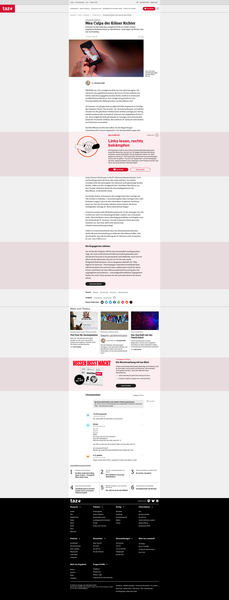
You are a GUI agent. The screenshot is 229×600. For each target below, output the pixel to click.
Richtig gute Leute (99, 517)
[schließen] (157, 135)
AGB (142, 588)
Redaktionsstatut (129, 586)
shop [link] (87, 2)
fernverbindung (75, 546)
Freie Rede (73, 555)
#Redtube (95, 292)
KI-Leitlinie (154, 586)
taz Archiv (142, 552)
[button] (157, 8)
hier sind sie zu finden (106, 406)
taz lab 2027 (120, 555)
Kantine (72, 572)
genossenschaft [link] (144, 2)
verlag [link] (72, 2)
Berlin (72, 526)
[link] (74, 9)
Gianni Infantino (98, 514)
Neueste (135, 395)
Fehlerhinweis (108, 298)
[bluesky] (153, 502)
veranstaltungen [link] (79, 2)
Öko (71, 514)
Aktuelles (119, 511)
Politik (79, 15)
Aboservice (97, 572)
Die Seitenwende (121, 517)
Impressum (136, 588)
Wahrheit (73, 532)
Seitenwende (148, 588)
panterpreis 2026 (144, 526)
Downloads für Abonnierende (103, 578)
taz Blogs (142, 544)
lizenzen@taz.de (83, 588)
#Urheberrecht (104, 292)
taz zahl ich (142, 517)
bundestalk (74, 543)
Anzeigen (73, 578)
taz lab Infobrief (98, 552)
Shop (72, 575)
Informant (119, 588)
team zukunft (97, 543)
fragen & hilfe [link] (93, 2)
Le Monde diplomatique (147, 549)
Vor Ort (118, 546)
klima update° (74, 549)
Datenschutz (127, 588)
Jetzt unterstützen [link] (95, 284)
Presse (118, 523)
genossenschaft (144, 514)
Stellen (118, 520)
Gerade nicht (150, 135)
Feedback (96, 569)
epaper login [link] (153, 2)
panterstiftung (143, 523)
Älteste (142, 395)
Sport (72, 523)
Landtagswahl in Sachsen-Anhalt (102, 521)
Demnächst (119, 543)
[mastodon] (149, 502)
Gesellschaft (74, 517)
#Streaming (113, 292)
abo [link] (137, 2)
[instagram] (157, 502)
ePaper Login (97, 575)
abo (140, 511)
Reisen (72, 569)
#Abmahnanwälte (123, 292)
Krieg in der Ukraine (99, 526)
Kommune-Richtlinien (143, 586)
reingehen (73, 557)
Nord (72, 529)
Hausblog (119, 514)
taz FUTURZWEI (144, 546)
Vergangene (120, 552)
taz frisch (96, 546)
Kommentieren (98, 298)
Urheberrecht (96, 15)
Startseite (73, 15)
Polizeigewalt (97, 511)
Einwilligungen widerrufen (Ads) (126, 591)
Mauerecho (74, 552)
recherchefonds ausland (147, 520)
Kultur (72, 520)
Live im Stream (121, 549)
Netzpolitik (87, 15)
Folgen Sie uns (142, 501)
